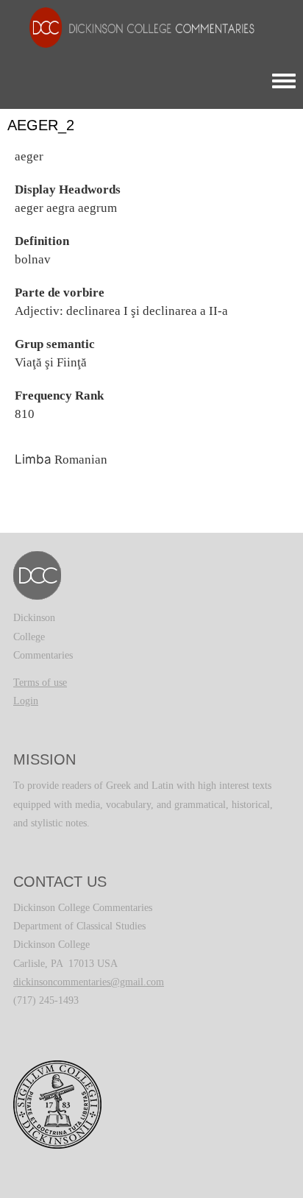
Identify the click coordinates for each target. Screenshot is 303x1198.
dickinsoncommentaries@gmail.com (88, 982)
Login (25, 700)
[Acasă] (134, 26)
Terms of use (40, 682)
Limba (33, 459)
